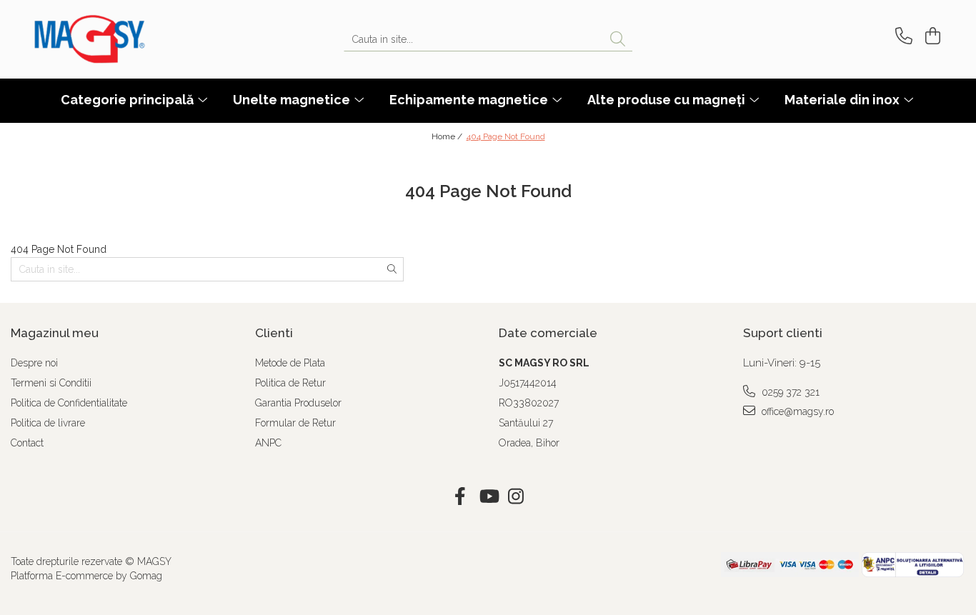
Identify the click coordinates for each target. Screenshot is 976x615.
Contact (27, 443)
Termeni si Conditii (51, 383)
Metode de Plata (290, 363)
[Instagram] (516, 497)
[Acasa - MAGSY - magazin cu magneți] (105, 39)
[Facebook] (460, 497)
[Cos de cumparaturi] (931, 36)
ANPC (268, 443)
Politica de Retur (290, 383)
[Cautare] (617, 39)
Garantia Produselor (298, 403)
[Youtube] (488, 497)
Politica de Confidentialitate (69, 403)
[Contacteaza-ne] (901, 36)
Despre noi (34, 363)
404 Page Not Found (506, 136)
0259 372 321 (789, 392)
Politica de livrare (48, 423)
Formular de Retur (295, 423)
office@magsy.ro (796, 411)
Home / (448, 136)
